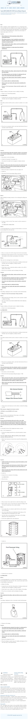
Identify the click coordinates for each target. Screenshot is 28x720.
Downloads (22, 8)
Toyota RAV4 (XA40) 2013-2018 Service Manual (8, 12)
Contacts (14, 8)
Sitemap (10, 8)
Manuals (2, 8)
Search (18, 8)
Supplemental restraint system (22, 12)
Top (7, 8)
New (5, 8)
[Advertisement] (14, 19)
